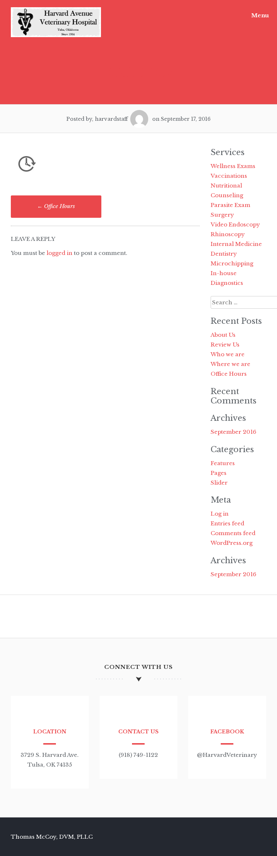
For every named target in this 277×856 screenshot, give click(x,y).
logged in (59, 253)
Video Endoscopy (235, 224)
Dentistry (224, 253)
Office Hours (56, 206)
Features (223, 463)
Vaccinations (229, 175)
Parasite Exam (230, 205)
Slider (219, 482)
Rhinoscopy (228, 234)
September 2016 (233, 431)
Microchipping (232, 263)
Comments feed (233, 533)
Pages (219, 472)
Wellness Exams (233, 166)
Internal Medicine (236, 244)
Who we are (228, 354)
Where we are (230, 364)
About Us (223, 334)
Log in (220, 513)
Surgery (222, 214)
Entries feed (227, 523)
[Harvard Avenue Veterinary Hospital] (56, 35)
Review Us (225, 344)
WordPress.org (231, 542)
